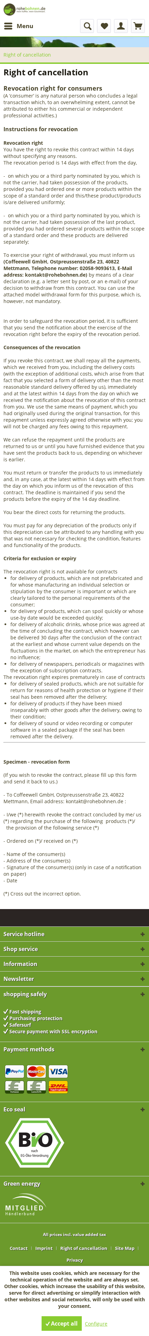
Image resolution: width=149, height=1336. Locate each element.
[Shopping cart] (138, 26)
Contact (19, 1248)
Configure (96, 1323)
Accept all (64, 1323)
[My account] (121, 26)
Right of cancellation (83, 1248)
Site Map (124, 1248)
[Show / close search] (87, 26)
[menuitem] (18, 26)
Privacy (75, 1260)
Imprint (44, 1248)
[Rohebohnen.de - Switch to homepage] (25, 9)
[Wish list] (104, 26)
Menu (25, 26)
